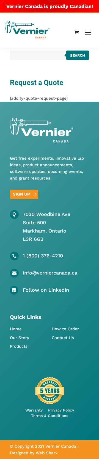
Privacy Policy (61, 410)
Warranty (34, 410)
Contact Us (63, 337)
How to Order (65, 328)
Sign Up (21, 194)
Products (19, 346)
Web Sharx (46, 452)
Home (16, 328)
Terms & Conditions (49, 415)
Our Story (19, 337)
